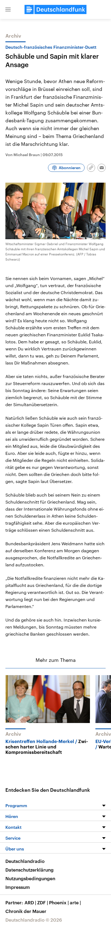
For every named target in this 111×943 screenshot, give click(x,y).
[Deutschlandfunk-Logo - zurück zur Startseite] (55, 9)
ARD (30, 902)
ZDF (42, 902)
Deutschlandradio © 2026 (33, 919)
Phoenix (59, 902)
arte (75, 902)
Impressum (17, 887)
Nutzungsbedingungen (30, 878)
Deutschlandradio (24, 861)
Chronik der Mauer (25, 911)
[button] (8, 9)
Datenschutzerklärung (29, 869)
